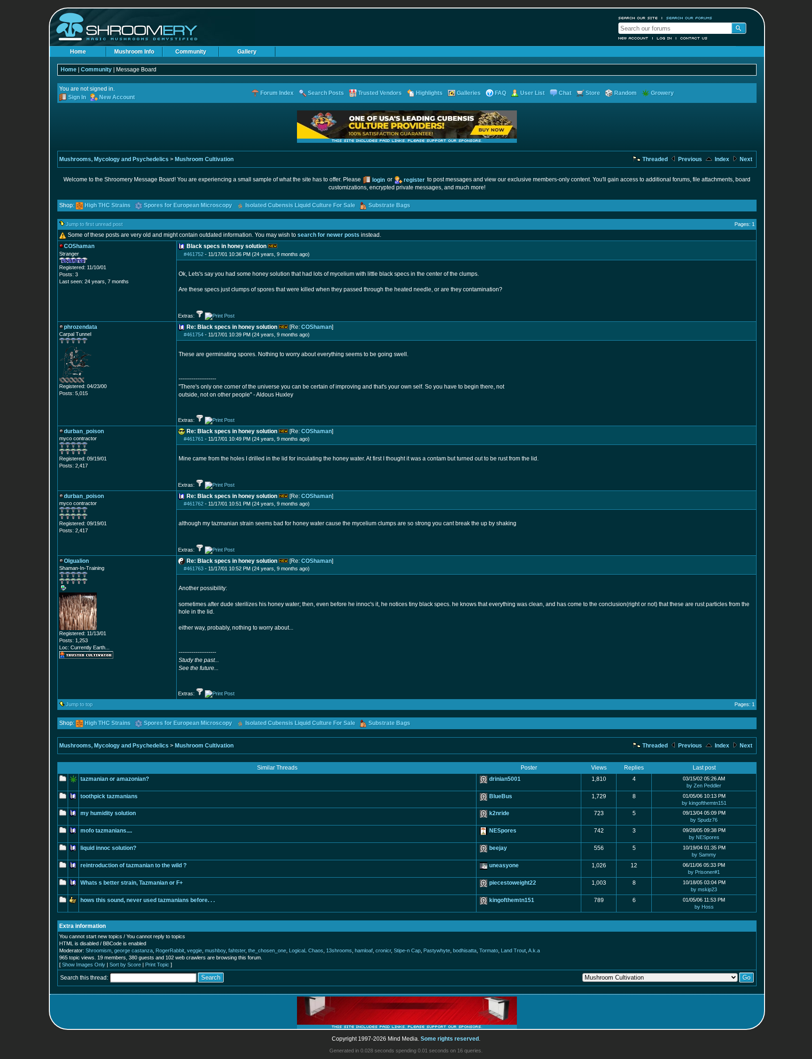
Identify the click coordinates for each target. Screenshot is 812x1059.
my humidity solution (108, 813)
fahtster (236, 950)
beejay (498, 848)
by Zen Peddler (704, 785)
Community (190, 51)
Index (721, 159)
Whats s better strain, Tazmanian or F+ (131, 883)
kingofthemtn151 (511, 900)
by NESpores (704, 837)
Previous (689, 159)
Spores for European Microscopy (188, 205)
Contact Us (694, 38)
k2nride (499, 813)
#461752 (193, 254)
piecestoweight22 (512, 883)
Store (593, 93)
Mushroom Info (134, 51)
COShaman (316, 327)
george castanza (133, 950)
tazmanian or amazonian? (114, 779)
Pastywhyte (436, 950)
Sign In (77, 97)
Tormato (488, 950)
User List (532, 93)
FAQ (500, 93)
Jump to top (79, 704)
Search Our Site (638, 17)
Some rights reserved (450, 1039)
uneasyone (504, 865)
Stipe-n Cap (407, 950)
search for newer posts (328, 235)
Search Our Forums (689, 17)
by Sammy (704, 854)
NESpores (502, 830)
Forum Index (277, 93)
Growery (662, 93)
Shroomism (98, 950)
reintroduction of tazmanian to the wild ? (133, 865)
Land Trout (513, 950)
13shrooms (339, 950)
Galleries (469, 93)
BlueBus (500, 796)
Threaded (654, 159)
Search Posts (326, 93)
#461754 (193, 334)
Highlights (429, 93)
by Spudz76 (704, 820)
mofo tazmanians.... (106, 830)
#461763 (193, 568)
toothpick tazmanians (109, 796)
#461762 (193, 503)
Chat (565, 93)
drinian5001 (505, 779)
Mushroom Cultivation (204, 159)
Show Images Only (83, 964)
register (414, 180)
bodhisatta (464, 950)
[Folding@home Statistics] (78, 381)
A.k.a (534, 950)
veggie (194, 950)
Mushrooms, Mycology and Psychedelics (114, 159)
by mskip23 (704, 889)
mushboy (215, 950)
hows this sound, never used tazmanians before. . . (147, 900)
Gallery (247, 51)
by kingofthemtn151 (704, 803)
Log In (664, 38)
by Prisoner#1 (704, 872)
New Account (633, 38)
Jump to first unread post (94, 224)
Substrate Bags (389, 205)
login (378, 180)
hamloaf (364, 950)
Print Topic (157, 964)
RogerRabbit (170, 950)
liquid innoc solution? (108, 848)
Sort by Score (125, 964)
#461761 (193, 439)
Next (745, 159)
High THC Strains (108, 205)
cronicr (383, 950)
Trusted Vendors (380, 93)
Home (78, 51)
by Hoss (704, 907)
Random (625, 93)
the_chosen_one (267, 950)
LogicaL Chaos (306, 950)
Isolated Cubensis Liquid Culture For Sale (300, 205)
